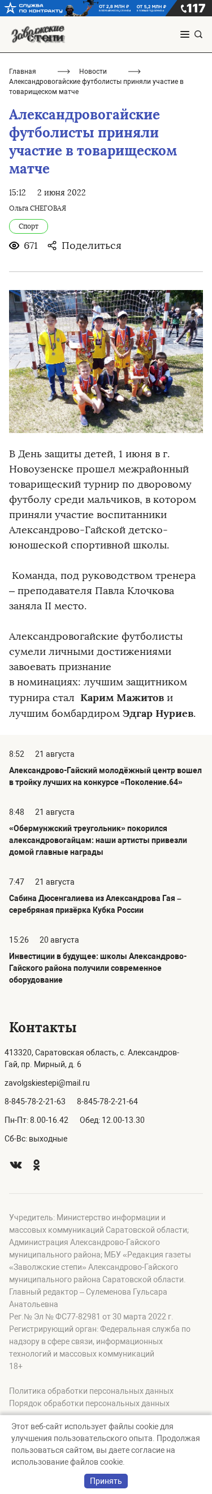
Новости (93, 71)
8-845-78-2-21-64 (107, 1101)
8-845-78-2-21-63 (35, 1101)
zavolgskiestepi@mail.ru (47, 1082)
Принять (106, 1481)
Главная (22, 71)
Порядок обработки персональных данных (89, 1403)
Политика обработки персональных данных (91, 1390)
